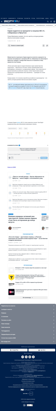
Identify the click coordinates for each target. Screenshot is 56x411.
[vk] (26, 357)
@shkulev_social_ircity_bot (32, 376)
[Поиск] (47, 21)
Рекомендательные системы (28, 383)
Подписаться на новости (8, 306)
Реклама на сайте (6, 320)
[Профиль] (54, 21)
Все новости (4, 18)
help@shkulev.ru (31, 371)
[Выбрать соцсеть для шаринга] (47, 45)
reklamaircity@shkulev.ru (38, 375)
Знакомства (27, 18)
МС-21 (20, 128)
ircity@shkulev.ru (34, 369)
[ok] (33, 357)
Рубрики (3, 313)
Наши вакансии (5, 327)
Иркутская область (12, 128)
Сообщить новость (6, 309)
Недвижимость (12, 18)
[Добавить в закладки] (43, 45)
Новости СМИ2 (12, 167)
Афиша (47, 18)
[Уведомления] (51, 21)
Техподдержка (5, 331)
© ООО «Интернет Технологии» (28, 401)
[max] (29, 357)
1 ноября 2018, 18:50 (12, 40)
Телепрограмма (40, 18)
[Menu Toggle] (1, 21)
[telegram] (22, 357)
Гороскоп (52, 18)
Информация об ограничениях (28, 379)
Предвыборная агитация (8, 334)
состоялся (13, 88)
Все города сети (5, 341)
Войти (12, 158)
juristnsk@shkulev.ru (41, 370)
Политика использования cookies (28, 381)
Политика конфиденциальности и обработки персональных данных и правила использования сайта (28, 386)
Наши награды (5, 323)
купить (19, 122)
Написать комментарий (17, 45)
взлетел (33, 88)
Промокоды (20, 18)
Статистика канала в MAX (8, 338)
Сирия (25, 128)
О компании (4, 316)
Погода (33, 18)
